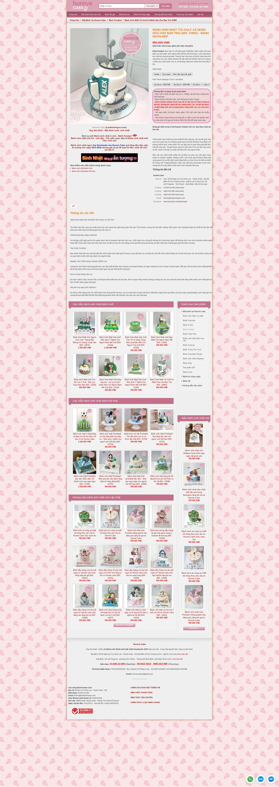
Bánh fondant (115, 20)
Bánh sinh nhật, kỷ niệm (193, 316)
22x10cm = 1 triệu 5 (201, 85)
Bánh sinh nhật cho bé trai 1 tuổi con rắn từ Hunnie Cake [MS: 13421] (162, 612)
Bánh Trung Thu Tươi (192, 349)
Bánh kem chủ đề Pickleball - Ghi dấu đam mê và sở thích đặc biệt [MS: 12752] (136, 436)
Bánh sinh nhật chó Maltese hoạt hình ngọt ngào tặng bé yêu (194, 453)
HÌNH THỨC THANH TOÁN (141, 693)
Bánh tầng (187, 363)
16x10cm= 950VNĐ (181, 85)
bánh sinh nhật (95, 497)
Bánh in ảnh (188, 325)
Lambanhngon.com (116, 127)
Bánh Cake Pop (189, 334)
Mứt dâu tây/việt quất (182, 74)
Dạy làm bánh (96, 130)
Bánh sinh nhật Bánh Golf (82, 168)
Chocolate (166, 74)
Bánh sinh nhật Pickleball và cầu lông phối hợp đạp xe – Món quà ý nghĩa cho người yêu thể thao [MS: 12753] (110, 439)
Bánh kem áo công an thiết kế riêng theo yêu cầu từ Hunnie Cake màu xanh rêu (84, 533)
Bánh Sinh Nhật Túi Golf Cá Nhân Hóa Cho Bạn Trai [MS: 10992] (162, 382)
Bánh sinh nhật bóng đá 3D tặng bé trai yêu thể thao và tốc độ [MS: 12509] (161, 478)
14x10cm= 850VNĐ (162, 85)
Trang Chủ (74, 20)
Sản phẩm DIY (189, 367)
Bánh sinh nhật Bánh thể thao (83, 171)
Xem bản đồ (182, 654)
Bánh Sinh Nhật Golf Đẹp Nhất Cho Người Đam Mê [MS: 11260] (161, 340)
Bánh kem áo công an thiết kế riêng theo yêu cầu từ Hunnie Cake (110, 533)
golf (73, 206)
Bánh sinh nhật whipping (193, 358)
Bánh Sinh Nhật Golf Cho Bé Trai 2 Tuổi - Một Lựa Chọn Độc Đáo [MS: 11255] (84, 382)
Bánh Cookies (189, 345)
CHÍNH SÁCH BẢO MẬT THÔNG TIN (145, 688)
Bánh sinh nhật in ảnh (105, 136)
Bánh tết (186, 381)
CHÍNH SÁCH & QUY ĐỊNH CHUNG (145, 702)
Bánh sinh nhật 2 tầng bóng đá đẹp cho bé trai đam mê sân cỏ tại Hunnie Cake (84, 436)
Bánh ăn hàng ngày (191, 376)
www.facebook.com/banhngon (175, 202)
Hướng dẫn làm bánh (192, 385)
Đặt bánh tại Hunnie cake (94, 20)
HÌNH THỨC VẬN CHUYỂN (141, 698)
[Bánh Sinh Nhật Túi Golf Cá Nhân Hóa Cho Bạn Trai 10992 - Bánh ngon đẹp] (109, 123)
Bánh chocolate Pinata (192, 354)
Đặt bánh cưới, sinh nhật (117, 130)
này (157, 129)
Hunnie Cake (139, 644)
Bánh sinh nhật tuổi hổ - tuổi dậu (87, 138)
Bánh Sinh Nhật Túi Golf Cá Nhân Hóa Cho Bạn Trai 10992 (151, 20)
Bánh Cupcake (189, 320)
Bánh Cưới (187, 372)
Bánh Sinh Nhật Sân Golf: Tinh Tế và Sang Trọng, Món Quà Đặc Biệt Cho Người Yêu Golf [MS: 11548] (136, 342)
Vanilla (156, 74)
